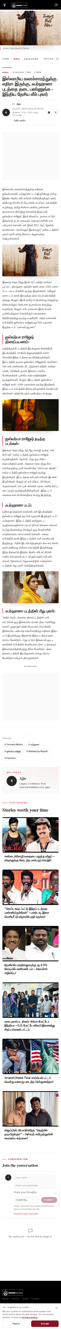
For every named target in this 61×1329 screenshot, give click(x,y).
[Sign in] (56, 4)
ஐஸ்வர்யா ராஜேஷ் (13, 751)
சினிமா (17, 59)
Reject (16, 1323)
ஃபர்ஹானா (33, 744)
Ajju (19, 104)
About (5, 1298)
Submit (49, 1200)
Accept (45, 1323)
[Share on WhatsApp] (49, 112)
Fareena (10, 758)
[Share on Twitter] (56, 112)
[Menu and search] (4, 4)
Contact (35, 1298)
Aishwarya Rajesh (37, 751)
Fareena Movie (14, 744)
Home (5, 59)
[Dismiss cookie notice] (56, 1308)
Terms (25, 1298)
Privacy (15, 1298)
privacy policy (29, 1317)
